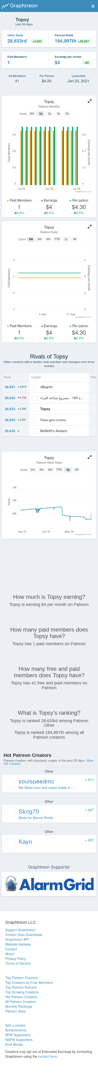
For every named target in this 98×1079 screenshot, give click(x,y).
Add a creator (15, 1025)
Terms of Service (18, 963)
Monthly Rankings (18, 1006)
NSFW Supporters (19, 1039)
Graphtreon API (17, 939)
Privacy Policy (15, 958)
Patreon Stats (15, 1011)
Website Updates (18, 944)
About (9, 953)
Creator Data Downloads (23, 934)
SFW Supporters (17, 1034)
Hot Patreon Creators (21, 996)
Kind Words (14, 1044)
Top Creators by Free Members (29, 982)
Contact (11, 949)
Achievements (15, 1030)
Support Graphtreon (20, 929)
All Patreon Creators (20, 1001)
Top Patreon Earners (21, 987)
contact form (47, 1056)
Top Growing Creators (22, 992)
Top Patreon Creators (21, 977)
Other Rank (15, 35)
